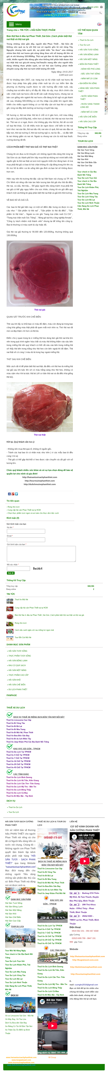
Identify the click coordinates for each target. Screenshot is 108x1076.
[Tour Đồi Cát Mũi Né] (9, 638)
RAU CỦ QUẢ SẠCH (16, 665)
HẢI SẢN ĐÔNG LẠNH (88, 54)
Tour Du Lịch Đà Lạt (86, 200)
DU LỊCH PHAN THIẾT (17, 689)
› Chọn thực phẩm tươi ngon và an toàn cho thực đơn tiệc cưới (33, 513)
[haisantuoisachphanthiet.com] (54, 10)
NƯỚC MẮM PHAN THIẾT (89, 97)
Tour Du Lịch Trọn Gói (87, 178)
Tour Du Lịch (84, 45)
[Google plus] (13, 494)
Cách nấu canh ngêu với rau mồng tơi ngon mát (34, 630)
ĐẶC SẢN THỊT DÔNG (90, 74)
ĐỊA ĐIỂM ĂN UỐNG (87, 83)
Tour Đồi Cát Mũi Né (23, 637)
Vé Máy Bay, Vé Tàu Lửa (15, 1019)
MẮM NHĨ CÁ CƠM (88, 79)
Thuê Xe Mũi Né (21, 599)
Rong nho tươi (21, 623)
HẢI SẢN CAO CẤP (87, 122)
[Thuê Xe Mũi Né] (9, 601)
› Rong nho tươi (13, 507)
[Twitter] (16, 494)
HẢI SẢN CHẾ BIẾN (87, 117)
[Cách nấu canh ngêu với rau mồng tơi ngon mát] (9, 631)
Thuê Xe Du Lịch (85, 40)
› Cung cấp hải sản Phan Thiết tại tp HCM (24, 510)
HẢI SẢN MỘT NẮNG (88, 59)
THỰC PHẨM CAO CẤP (18, 675)
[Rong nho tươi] (9, 624)
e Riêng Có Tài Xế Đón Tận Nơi (19, 1026)
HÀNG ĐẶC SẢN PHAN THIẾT (88, 89)
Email (10, 536)
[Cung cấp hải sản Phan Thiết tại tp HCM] (9, 609)
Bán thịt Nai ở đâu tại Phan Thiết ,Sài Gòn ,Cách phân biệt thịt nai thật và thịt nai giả (49, 615)
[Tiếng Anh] (99, 25)
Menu (18, 24)
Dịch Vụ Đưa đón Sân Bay (16, 1023)
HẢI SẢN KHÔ (14, 680)
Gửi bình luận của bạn (16, 544)
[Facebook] (9, 494)
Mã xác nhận (13, 565)
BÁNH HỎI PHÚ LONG (90, 69)
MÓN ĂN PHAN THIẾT (88, 64)
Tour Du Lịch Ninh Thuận (88, 203)
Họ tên (10, 527)
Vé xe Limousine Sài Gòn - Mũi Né (19, 1016)
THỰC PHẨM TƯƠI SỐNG (19, 656)
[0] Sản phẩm (93, 7)
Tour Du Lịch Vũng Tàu (87, 197)
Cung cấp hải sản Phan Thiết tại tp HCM (31, 608)
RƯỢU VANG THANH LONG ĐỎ (89, 105)
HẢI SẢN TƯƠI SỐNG (88, 50)
